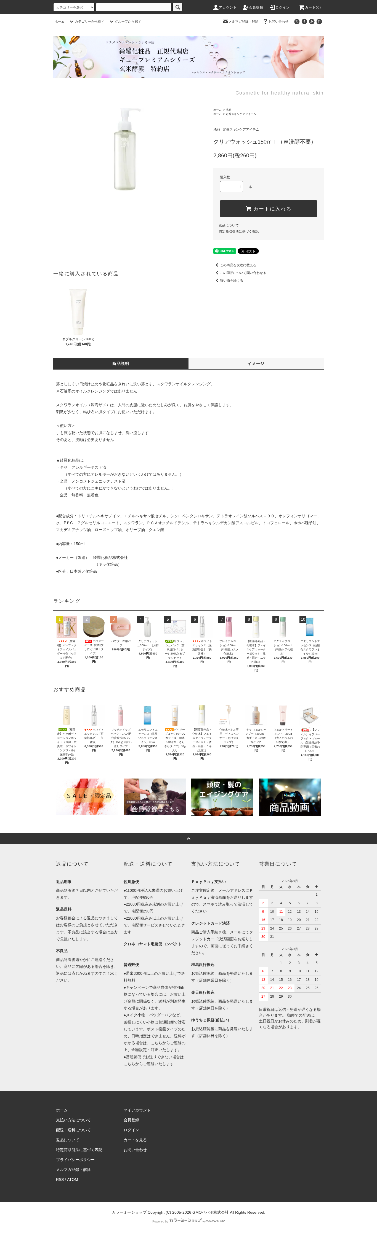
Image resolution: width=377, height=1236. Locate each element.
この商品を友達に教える (238, 265)
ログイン (282, 7)
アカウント (228, 7)
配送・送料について (73, 1130)
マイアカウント (137, 1110)
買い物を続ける (231, 280)
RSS (60, 1179)
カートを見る (135, 1140)
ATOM (72, 1179)
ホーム (60, 21)
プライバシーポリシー (75, 1159)
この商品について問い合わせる (243, 273)
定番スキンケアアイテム (241, 113)
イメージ (256, 363)
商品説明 (120, 363)
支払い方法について (73, 1120)
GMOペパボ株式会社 (210, 1212)
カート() (313, 7)
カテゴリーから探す (90, 21)
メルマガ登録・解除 (243, 21)
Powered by (160, 1221)
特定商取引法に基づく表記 (239, 231)
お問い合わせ (278, 21)
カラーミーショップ (129, 1212)
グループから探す (128, 21)
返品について (229, 225)
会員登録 (256, 7)
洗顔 (228, 109)
